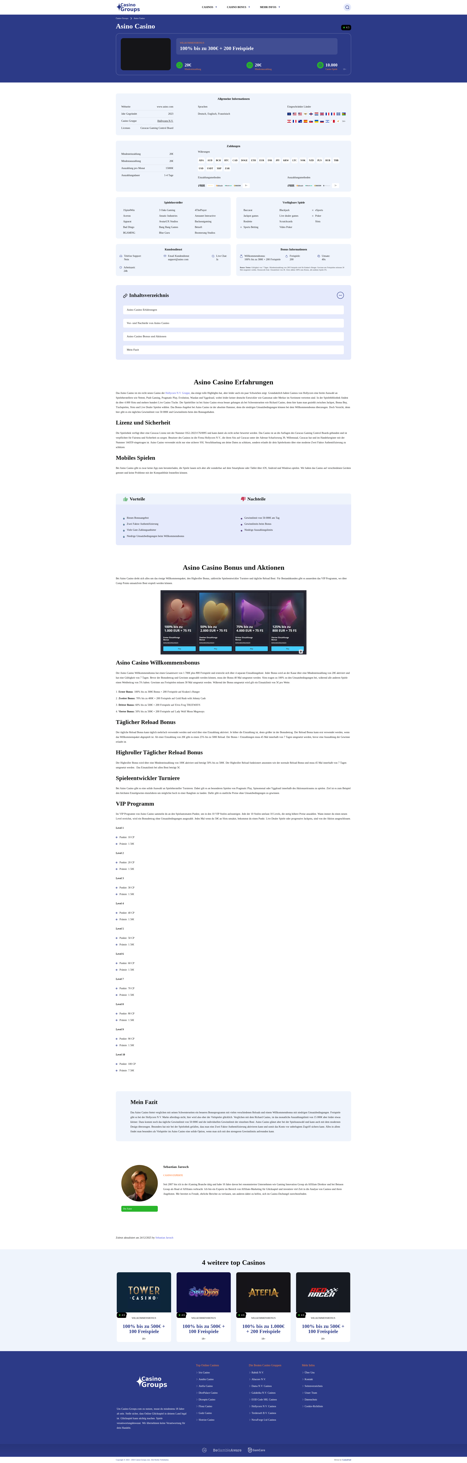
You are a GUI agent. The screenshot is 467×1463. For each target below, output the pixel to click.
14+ (344, 121)
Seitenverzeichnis (314, 1386)
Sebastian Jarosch (164, 1237)
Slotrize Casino (206, 1419)
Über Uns (309, 1372)
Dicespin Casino (207, 1399)
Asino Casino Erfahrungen (142, 309)
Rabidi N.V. (258, 1372)
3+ (336, 185)
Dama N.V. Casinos (262, 1386)
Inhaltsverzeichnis (149, 295)
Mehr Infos (268, 7)
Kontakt (309, 1379)
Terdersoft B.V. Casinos (264, 1413)
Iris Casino (204, 1372)
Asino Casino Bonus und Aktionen (146, 336)
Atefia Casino (206, 1386)
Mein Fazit (133, 349)
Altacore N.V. (259, 1379)
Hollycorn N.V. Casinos (264, 1406)
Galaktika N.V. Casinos (263, 1392)
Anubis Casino (206, 1379)
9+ (246, 185)
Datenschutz (311, 1399)
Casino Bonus (236, 7)
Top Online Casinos (207, 1365)
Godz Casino (205, 1413)
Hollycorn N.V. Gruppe (177, 393)
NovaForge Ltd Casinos (264, 1419)
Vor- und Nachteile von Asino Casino (148, 323)
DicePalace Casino (208, 1392)
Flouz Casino (205, 1406)
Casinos (207, 7)
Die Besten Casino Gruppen (265, 1365)
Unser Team (311, 1392)
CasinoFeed (346, 1460)
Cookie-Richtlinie (314, 1406)
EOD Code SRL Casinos (264, 1399)
